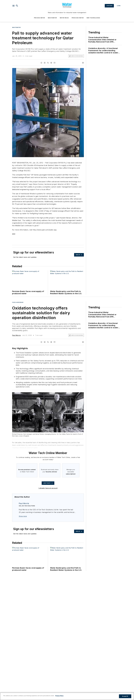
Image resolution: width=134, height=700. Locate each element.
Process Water (39, 17)
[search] (17, 5)
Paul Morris (16, 335)
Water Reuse (64, 17)
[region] (67, 696)
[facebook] (41, 63)
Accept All (125, 696)
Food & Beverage (17, 302)
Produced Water (78, 17)
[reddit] (51, 63)
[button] (13, 5)
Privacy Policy (59, 695)
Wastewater (52, 17)
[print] (83, 63)
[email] (54, 63)
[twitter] (48, 63)
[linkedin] (45, 63)
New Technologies (93, 17)
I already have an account (48, 488)
